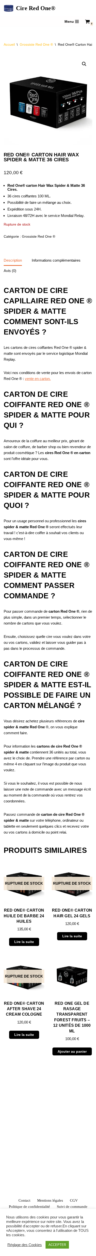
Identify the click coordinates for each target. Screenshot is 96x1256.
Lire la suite (24, 942)
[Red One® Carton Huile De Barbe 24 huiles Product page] (24, 883)
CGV (74, 1200)
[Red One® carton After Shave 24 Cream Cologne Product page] (24, 976)
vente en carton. (38, 379)
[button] (84, 64)
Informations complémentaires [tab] (56, 260)
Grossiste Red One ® (36, 44)
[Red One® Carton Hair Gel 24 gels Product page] (72, 883)
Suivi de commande (72, 1207)
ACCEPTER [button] (57, 1245)
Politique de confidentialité (29, 1207)
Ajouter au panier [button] (72, 1051)
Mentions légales (50, 1200)
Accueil (9, 44)
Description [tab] (13, 260)
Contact (24, 1200)
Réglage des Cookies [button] (24, 1245)
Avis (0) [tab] (10, 271)
